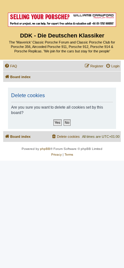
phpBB (45, 149)
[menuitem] (10, 66)
